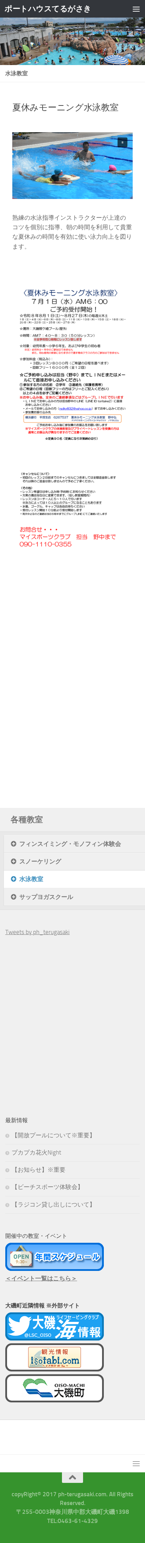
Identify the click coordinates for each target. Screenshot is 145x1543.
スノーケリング (40, 861)
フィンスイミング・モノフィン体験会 (70, 843)
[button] (122, 142)
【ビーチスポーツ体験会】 (47, 1186)
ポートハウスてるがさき (48, 8)
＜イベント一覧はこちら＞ (41, 1278)
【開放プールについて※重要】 (53, 1135)
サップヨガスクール (46, 896)
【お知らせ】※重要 (38, 1169)
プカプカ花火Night (36, 1152)
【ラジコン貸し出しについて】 (53, 1204)
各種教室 (27, 819)
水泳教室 (31, 878)
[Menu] (136, 9)
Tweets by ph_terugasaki (37, 932)
